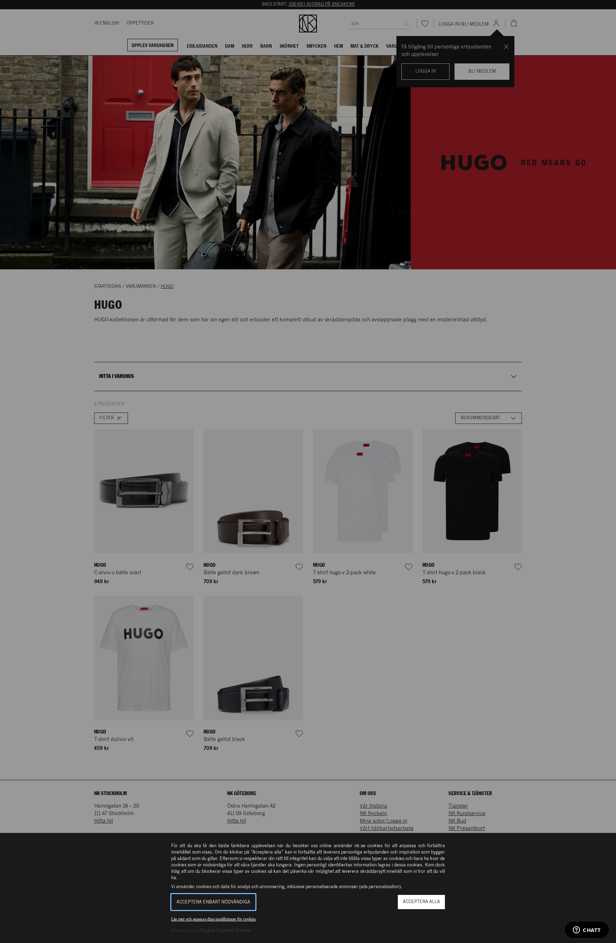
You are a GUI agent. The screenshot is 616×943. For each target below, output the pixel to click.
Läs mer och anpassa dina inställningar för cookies (213, 919)
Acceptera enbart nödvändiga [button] (213, 902)
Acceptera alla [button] (421, 902)
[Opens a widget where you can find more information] (587, 930)
